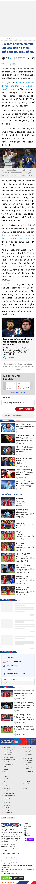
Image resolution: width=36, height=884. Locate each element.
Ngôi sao (6, 683)
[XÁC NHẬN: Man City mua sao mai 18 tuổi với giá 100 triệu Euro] (8, 427)
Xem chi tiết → (29, 378)
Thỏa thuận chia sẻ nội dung (9, 858)
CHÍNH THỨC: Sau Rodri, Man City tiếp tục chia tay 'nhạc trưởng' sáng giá (25, 483)
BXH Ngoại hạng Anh (9, 795)
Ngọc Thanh (23, 466)
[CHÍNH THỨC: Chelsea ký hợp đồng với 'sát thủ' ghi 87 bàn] (8, 450)
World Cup (7, 778)
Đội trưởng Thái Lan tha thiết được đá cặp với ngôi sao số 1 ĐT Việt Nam (22, 580)
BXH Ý (5, 800)
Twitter (28, 831)
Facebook (29, 829)
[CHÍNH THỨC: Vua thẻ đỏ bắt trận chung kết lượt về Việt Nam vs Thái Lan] (8, 568)
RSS (27, 833)
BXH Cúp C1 (7, 803)
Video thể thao (8, 762)
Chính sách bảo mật (6, 860)
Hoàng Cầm (22, 477)
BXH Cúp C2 (7, 805)
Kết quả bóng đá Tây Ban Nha (29, 759)
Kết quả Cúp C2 (29, 771)
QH (34, 558)
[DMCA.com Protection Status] (13, 878)
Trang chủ (4, 38)
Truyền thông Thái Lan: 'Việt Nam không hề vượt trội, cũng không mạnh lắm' (20, 524)
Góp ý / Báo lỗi (25, 409)
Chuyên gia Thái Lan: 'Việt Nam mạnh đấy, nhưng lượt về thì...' (20, 535)
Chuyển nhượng (13, 38)
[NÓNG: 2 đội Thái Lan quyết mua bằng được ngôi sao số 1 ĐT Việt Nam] (8, 590)
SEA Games (7, 788)
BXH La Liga (7, 798)
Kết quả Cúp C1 (29, 747)
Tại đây (15, 863)
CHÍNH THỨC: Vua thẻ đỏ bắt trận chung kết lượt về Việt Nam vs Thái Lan (23, 569)
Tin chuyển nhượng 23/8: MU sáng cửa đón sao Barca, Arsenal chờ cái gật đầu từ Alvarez (25, 438)
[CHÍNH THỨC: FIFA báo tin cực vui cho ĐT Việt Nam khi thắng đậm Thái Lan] (8, 557)
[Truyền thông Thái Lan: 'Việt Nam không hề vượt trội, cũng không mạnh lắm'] (8, 524)
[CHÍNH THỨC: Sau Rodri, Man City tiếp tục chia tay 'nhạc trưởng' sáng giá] (8, 484)
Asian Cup (6, 783)
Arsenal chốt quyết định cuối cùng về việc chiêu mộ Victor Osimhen (24, 472)
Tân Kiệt (21, 443)
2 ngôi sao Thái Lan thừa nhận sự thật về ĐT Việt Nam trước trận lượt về (20, 547)
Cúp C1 (6, 766)
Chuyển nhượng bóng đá (10, 759)
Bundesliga (7, 774)
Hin (20, 432)
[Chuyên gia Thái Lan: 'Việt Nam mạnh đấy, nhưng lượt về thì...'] (8, 535)
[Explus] (18, 400)
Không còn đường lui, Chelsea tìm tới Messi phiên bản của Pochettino (17, 348)
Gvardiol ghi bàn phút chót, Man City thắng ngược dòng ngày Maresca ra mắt (22, 513)
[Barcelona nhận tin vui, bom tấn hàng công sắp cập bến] (8, 461)
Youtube (28, 826)
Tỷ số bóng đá (8, 754)
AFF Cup (6, 790)
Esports (27, 786)
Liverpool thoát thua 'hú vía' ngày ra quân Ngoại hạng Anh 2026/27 (20, 502)
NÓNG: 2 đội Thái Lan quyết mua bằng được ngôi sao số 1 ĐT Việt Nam (22, 591)
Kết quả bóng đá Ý (28, 755)
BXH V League (8, 812)
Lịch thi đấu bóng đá (9, 747)
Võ (25, 790)
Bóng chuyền (28, 781)
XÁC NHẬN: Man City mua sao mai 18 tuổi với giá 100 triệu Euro (25, 426)
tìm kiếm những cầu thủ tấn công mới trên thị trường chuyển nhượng (18, 85)
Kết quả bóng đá (8, 750)
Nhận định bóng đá (9, 752)
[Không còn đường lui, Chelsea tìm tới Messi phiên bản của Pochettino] (18, 327)
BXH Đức (6, 807)
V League (6, 776)
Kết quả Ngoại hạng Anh (29, 751)
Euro (5, 781)
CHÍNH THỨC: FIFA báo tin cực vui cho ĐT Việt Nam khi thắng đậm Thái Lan (23, 558)
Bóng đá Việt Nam (9, 793)
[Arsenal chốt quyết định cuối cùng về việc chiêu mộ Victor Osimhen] (8, 473)
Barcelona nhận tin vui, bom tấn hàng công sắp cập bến (24, 460)
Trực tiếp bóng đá (9, 757)
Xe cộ (26, 788)
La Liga (6, 769)
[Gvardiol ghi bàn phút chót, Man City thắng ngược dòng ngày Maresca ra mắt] (8, 513)
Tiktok (28, 835)
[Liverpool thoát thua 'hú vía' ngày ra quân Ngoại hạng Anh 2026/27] (8, 501)
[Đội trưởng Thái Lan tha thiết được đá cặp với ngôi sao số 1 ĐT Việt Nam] (8, 579)
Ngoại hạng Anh (8, 764)
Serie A (6, 771)
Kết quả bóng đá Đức (28, 763)
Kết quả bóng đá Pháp (28, 767)
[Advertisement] (18, 19)
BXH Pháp (6, 810)
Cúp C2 (6, 786)
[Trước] (4, 386)
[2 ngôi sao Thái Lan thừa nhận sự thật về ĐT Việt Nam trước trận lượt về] (8, 546)
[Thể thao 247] (9, 741)
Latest (4, 817)
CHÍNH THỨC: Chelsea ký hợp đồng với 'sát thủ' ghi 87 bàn (25, 449)
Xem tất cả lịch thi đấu (18, 392)
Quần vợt (27, 783)
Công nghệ (11, 817)
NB (20, 455)
